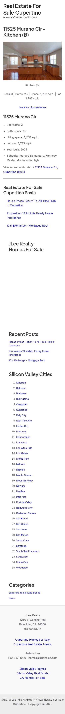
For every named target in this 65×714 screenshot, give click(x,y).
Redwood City (24, 507)
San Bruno (22, 518)
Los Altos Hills (24, 447)
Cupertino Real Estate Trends (33, 644)
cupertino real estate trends (24, 592)
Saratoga (21, 545)
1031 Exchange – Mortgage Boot (27, 360)
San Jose (21, 529)
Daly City (21, 415)
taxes (12, 598)
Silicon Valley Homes (32, 668)
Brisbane (21, 393)
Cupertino (21, 409)
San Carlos (22, 524)
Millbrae (20, 464)
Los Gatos (22, 453)
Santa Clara (22, 540)
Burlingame (22, 398)
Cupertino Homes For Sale (32, 639)
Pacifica (20, 491)
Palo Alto (21, 496)
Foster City (22, 426)
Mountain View (24, 480)
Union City (22, 562)
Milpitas (20, 469)
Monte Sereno (24, 475)
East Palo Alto (24, 420)
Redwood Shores (26, 513)
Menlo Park (22, 458)
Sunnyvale (22, 556)
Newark (20, 485)
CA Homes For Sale (32, 677)
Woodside (22, 567)
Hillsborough (23, 437)
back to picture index (32, 107)
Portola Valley (24, 502)
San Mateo (22, 535)
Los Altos (21, 442)
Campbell (21, 404)
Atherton (21, 382)
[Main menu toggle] (58, 11)
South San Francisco (27, 551)
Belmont (21, 388)
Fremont (21, 431)
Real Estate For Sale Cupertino (22, 9)
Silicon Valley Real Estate (32, 673)
